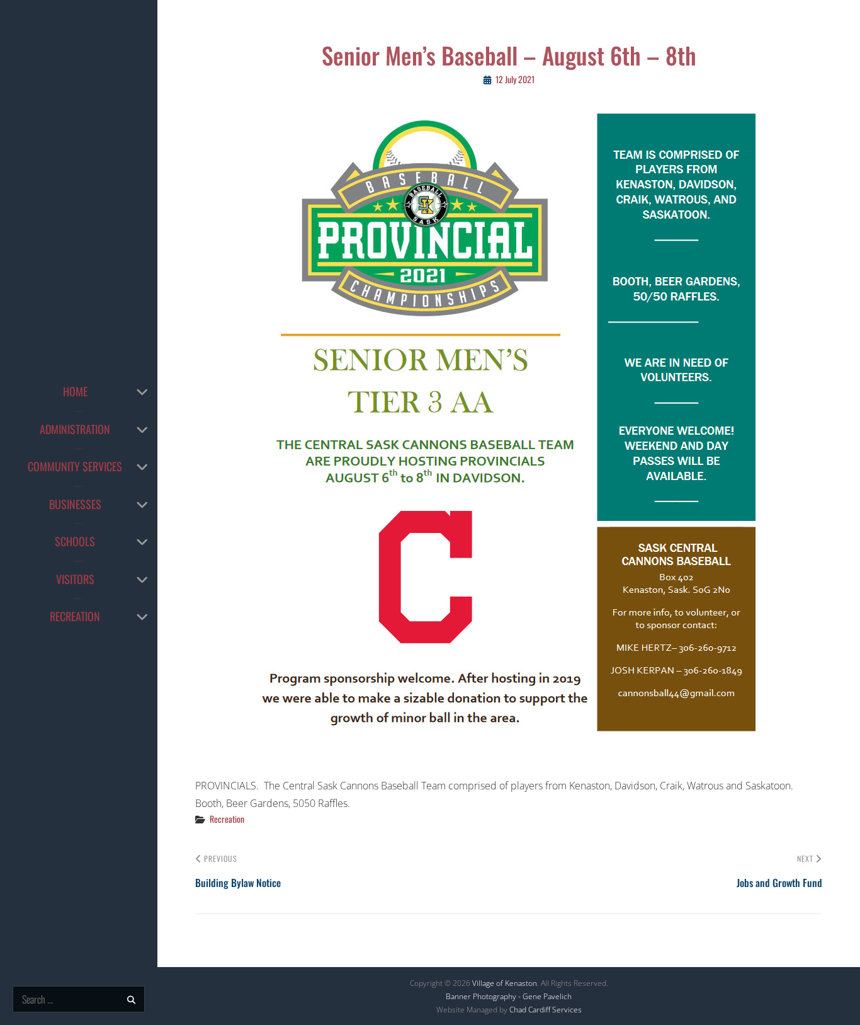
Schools (75, 541)
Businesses (75, 504)
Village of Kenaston (504, 983)
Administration (75, 429)
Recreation (75, 616)
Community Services (75, 466)
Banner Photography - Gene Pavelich (509, 996)
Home (75, 391)
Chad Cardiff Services (545, 1009)
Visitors (75, 579)
